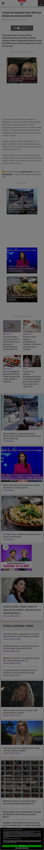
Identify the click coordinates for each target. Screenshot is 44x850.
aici (31, 835)
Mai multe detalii (31, 832)
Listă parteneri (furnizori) (6, 843)
